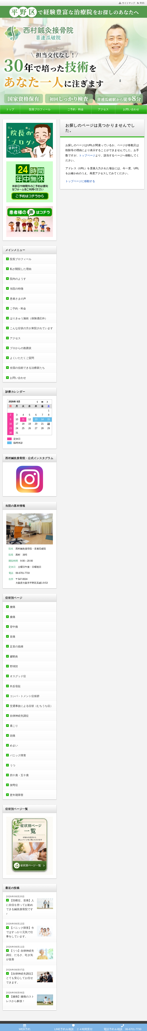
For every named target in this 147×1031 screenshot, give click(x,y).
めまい (14, 745)
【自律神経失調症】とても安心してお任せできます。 (20, 978)
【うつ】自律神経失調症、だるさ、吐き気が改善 (20, 955)
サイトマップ (128, 3)
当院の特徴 (16, 288)
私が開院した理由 (20, 268)
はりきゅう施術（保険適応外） (29, 318)
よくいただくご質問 (22, 357)
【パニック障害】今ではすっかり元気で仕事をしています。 (20, 932)
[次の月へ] (49, 402)
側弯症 (14, 785)
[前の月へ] (36, 402)
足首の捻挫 (16, 646)
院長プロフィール (40, 109)
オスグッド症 (18, 676)
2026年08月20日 (15, 896)
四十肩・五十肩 (19, 775)
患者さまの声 (19, 298)
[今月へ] (42, 402)
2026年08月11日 (15, 947)
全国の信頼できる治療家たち (27, 367)
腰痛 (12, 606)
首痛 (12, 636)
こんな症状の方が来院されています (31, 328)
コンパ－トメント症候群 (24, 696)
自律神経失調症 (19, 715)
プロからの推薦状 (20, 348)
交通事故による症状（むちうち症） (31, 705)
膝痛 (12, 616)
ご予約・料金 (75, 109)
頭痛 (12, 735)
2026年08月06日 (15, 992)
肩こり (14, 725)
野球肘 (14, 666)
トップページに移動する (80, 181)
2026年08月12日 (15, 923)
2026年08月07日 (15, 969)
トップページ (87, 155)
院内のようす (18, 278)
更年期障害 (16, 794)
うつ (12, 765)
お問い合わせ (131, 109)
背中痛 (14, 626)
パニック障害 (18, 755)
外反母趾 (15, 686)
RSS (142, 3)
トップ (10, 109)
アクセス (103, 109)
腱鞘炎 (14, 656)
